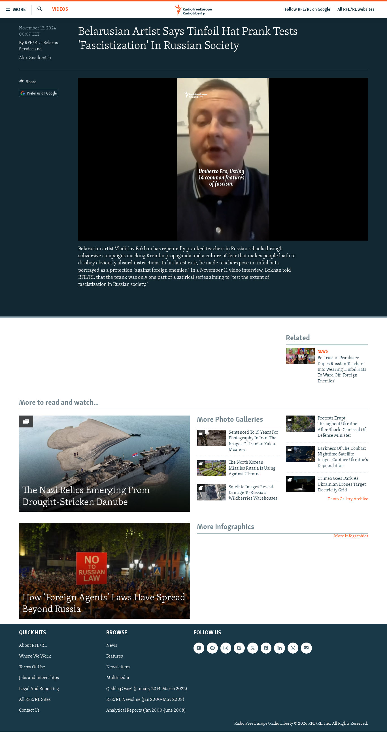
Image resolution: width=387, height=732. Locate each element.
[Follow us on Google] (239, 648)
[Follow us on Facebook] (266, 648)
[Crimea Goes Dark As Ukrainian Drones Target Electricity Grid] (300, 484)
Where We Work (35, 656)
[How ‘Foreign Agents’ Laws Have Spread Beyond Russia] (104, 571)
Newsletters (118, 667)
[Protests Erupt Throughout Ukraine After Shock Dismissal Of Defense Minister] (300, 424)
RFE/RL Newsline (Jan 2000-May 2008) (145, 699)
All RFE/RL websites (356, 9)
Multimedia (117, 678)
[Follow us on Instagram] (225, 648)
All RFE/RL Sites (35, 699)
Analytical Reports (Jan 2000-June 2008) (146, 710)
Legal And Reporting (39, 689)
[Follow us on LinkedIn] (279, 648)
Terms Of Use (32, 667)
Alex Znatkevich (35, 58)
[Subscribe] (306, 648)
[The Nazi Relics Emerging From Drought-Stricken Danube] (104, 464)
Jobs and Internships (39, 678)
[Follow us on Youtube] (199, 648)
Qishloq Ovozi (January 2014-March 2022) (146, 689)
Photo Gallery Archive (348, 499)
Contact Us (29, 710)
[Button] (27, 83)
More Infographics (351, 536)
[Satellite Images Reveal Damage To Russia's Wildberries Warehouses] (211, 492)
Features (114, 656)
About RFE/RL (33, 646)
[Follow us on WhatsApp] (293, 648)
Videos (60, 9)
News (323, 352)
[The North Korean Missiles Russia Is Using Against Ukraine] (211, 468)
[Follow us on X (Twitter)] (252, 648)
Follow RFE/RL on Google (307, 9)
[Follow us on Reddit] (212, 648)
